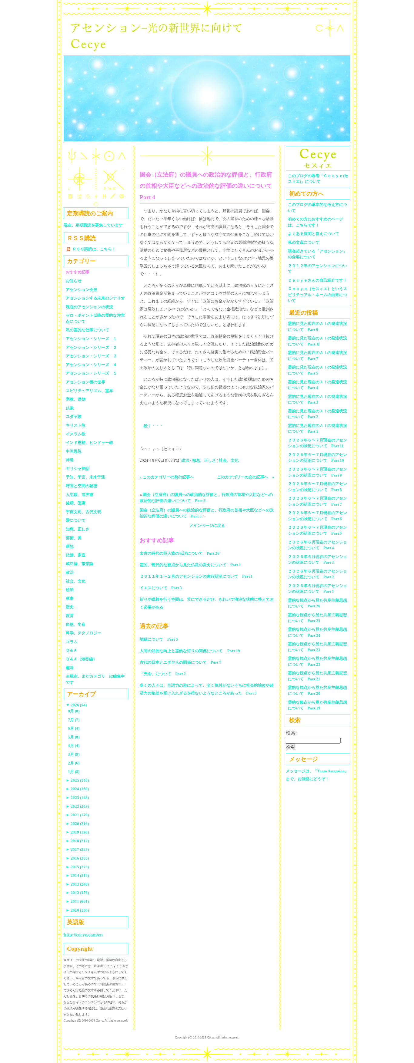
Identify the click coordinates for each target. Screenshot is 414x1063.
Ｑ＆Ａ (73, 650)
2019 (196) (77, 832)
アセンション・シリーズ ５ (91, 373)
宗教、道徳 (75, 399)
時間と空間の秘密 (81, 486)
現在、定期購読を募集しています (93, 225)
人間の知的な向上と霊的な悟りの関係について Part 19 (190, 651)
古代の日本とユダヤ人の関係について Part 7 (180, 662)
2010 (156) (77, 910)
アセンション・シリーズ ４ (91, 364)
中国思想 (74, 451)
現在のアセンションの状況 (89, 307)
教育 (70, 615)
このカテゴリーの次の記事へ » (245, 477)
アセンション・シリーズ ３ (91, 356)
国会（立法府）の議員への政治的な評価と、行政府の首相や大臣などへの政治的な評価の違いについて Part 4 (209, 185)
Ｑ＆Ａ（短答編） (81, 659)
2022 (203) (77, 806)
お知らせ (74, 281)
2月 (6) (73, 763)
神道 (70, 459)
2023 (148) (77, 797)
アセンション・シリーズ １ (91, 338)
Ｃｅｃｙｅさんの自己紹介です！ (317, 280)
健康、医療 (75, 503)
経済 (70, 589)
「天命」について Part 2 (163, 674)
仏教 (70, 408)
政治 (185, 460)
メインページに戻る (207, 525)
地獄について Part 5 (159, 639)
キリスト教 (75, 425)
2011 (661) (77, 901)
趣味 (70, 667)
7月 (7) (73, 720)
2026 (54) (76, 705)
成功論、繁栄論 (79, 563)
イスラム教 (75, 434)
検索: (291, 732)
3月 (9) (73, 754)
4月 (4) (73, 745)
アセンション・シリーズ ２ (91, 347)
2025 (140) (77, 780)
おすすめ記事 (77, 272)
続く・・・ (153, 426)
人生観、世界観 (79, 494)
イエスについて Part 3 (161, 588)
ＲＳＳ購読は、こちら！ (94, 249)
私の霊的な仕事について (87, 330)
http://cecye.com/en (83, 934)
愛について (75, 520)
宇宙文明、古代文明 (83, 512)
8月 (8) (73, 711)
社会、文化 (229, 460)
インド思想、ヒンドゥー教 (89, 442)
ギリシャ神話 (77, 468)
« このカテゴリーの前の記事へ (167, 477)
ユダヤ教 (74, 416)
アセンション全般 (81, 289)
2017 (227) (77, 849)
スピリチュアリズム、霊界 (89, 390)
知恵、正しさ (204, 460)
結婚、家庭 (75, 555)
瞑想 (70, 546)
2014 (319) (77, 875)
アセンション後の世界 (85, 382)
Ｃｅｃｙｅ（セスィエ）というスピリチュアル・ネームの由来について (317, 294)
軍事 (70, 598)
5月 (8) (73, 737)
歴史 (70, 607)
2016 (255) (77, 858)
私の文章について (303, 242)
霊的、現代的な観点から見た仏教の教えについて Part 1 (190, 565)
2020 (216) (77, 823)
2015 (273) (77, 867)
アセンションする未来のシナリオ (95, 298)
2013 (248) (77, 884)
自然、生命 (75, 624)
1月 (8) (73, 771)
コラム (72, 641)
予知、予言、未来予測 (85, 477)
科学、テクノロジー (83, 633)
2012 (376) (77, 892)
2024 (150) (77, 789)
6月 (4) (73, 728)
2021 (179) (77, 815)
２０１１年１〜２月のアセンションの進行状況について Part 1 (196, 576)
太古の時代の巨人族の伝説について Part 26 (179, 553)
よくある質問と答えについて (313, 233)
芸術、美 (74, 538)
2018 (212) (77, 841)
